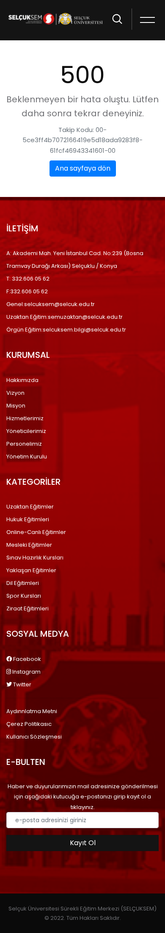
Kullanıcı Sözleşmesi (34, 737)
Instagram (26, 672)
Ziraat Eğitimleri (27, 608)
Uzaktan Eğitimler (30, 507)
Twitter (21, 684)
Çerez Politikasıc (29, 724)
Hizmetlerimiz (25, 418)
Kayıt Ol (83, 843)
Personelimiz (24, 444)
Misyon (15, 406)
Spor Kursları (23, 596)
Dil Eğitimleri (22, 583)
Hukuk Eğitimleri (27, 519)
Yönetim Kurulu (26, 456)
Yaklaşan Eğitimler (31, 570)
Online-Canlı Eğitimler (36, 532)
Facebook (26, 659)
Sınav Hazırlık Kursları (34, 558)
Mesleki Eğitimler (29, 545)
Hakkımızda (22, 380)
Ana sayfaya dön (82, 168)
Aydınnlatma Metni (31, 711)
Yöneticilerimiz (26, 431)
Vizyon (15, 393)
